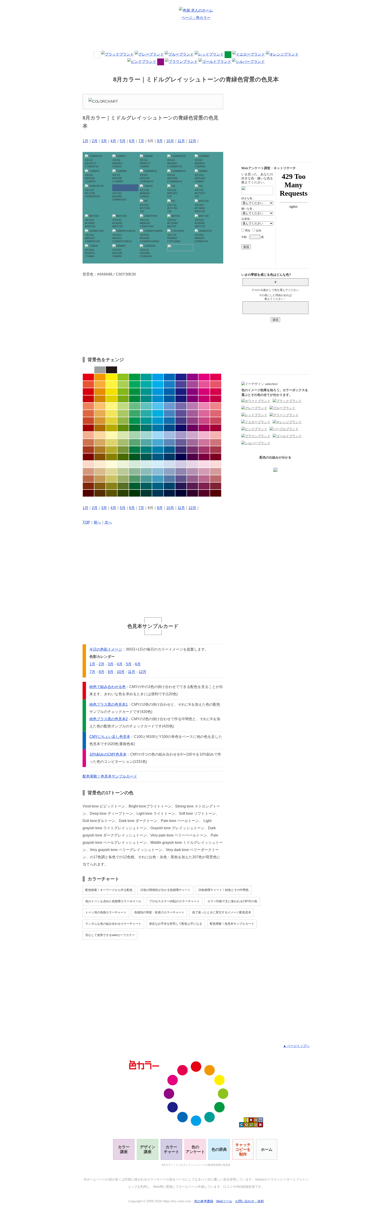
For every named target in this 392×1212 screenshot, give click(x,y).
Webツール (224, 1201)
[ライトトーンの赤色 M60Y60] (88, 406)
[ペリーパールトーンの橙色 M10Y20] (99, 464)
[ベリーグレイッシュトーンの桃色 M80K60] (204, 486)
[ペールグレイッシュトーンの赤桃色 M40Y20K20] (215, 471)
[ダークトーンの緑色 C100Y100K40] (134, 427)
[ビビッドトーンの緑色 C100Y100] (134, 377)
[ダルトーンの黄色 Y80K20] (111, 420)
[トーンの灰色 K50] (99, 369)
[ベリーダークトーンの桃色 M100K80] (204, 493)
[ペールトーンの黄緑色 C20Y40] (123, 435)
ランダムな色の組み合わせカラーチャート (113, 923)
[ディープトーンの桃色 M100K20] (204, 398)
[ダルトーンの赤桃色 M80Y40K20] (215, 420)
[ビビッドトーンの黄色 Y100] (111, 377)
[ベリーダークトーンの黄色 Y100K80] (111, 493)
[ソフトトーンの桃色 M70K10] (204, 413)
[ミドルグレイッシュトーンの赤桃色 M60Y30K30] (215, 478)
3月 (104, 141)
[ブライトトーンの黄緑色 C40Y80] (123, 384)
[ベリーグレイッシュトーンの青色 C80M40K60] (169, 486)
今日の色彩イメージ (105, 649)
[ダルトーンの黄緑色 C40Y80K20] (123, 420)
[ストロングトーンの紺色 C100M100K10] (180, 391)
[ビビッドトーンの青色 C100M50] (169, 377)
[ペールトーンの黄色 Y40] (111, 435)
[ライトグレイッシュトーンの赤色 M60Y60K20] (88, 442)
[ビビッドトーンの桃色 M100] (204, 377)
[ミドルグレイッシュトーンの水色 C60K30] (157, 478)
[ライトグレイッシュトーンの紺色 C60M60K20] (180, 442)
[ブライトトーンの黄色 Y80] (111, 384)
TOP (86, 522)
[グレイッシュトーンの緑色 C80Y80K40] (134, 449)
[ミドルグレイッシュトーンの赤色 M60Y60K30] (88, 478)
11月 (181, 141)
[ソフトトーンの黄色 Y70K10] (111, 413)
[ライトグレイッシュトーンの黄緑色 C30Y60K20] (123, 442)
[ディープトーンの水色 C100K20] (157, 398)
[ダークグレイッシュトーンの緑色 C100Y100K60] (134, 457)
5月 (122, 141)
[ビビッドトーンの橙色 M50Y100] (99, 377)
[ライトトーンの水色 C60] (157, 406)
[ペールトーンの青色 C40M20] (169, 435)
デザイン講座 (147, 1149)
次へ (108, 522)
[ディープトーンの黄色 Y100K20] (111, 398)
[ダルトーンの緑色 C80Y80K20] (134, 420)
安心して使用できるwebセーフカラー (110, 935)
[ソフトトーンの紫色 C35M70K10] (192, 413)
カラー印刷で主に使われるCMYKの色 (232, 901)
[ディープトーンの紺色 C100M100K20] (180, 398)
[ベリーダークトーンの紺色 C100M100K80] (180, 493)
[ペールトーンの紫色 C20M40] (192, 435)
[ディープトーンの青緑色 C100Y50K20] (146, 398)
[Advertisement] (196, 37)
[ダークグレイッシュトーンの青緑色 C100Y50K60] (146, 457)
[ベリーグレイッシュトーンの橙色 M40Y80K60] (99, 486)
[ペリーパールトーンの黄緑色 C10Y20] (123, 464)
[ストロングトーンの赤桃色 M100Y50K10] (215, 391)
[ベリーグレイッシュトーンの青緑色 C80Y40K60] (146, 486)
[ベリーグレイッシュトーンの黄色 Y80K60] (111, 486)
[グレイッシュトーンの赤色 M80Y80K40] (88, 449)
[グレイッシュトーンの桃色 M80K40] (204, 449)
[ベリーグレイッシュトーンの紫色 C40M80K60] (192, 486)
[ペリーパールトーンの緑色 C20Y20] (134, 464)
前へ (97, 522)
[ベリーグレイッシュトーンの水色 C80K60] (157, 486)
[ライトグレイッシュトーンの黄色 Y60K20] (111, 442)
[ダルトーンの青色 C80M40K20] (169, 420)
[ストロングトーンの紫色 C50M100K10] (192, 391)
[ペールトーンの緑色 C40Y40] (134, 435)
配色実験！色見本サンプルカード (110, 776)
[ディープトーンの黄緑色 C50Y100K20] (123, 398)
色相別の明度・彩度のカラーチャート (159, 912)
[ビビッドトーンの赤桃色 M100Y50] (215, 377)
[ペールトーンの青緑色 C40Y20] (146, 435)
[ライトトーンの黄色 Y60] (111, 406)
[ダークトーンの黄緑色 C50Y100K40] (123, 427)
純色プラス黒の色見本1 (108, 704)
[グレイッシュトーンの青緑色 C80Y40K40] (146, 449)
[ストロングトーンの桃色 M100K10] (204, 391)
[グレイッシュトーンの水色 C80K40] (157, 449)
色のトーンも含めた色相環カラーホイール (113, 901)
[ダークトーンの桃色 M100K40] (204, 427)
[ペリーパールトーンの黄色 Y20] (111, 464)
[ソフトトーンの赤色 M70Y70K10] (88, 413)
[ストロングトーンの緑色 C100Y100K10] (134, 391)
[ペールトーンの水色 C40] (157, 435)
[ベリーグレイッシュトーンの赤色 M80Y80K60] (88, 486)
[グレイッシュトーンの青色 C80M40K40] (169, 449)
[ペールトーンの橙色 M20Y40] (99, 435)
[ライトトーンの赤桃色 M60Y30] (215, 406)
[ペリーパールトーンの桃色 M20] (204, 464)
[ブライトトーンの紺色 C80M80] (180, 384)
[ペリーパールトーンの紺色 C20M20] (180, 464)
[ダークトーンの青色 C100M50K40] (169, 427)
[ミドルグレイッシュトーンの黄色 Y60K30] (111, 478)
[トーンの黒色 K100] (111, 369)
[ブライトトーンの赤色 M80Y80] (88, 384)
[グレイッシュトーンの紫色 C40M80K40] (192, 449)
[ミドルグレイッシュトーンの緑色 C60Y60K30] (134, 478)
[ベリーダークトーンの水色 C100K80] (157, 493)
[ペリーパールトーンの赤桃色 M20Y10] (215, 464)
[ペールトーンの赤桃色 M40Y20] (215, 435)
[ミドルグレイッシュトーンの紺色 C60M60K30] (180, 478)
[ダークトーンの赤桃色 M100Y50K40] (215, 427)
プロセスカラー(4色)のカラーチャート (174, 901)
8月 (101, 672)
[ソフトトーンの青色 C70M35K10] (169, 413)
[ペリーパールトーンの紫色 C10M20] (192, 464)
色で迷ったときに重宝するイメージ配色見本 (221, 912)
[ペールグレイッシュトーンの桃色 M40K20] (204, 471)
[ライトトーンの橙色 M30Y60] (99, 406)
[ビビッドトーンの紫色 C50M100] (192, 377)
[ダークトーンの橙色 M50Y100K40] (99, 427)
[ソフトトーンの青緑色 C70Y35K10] (146, 413)
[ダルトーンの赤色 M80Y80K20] (88, 420)
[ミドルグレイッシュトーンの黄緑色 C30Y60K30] (123, 478)
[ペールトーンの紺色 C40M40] (180, 435)
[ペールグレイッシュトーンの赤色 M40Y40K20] (88, 471)
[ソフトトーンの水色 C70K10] (157, 413)
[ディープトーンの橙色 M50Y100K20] (99, 398)
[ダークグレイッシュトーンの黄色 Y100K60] (111, 457)
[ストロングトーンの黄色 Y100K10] (111, 391)
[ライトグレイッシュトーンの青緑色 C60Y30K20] (146, 442)
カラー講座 (124, 1149)
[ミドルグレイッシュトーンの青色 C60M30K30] (169, 478)
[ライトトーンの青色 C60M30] (169, 406)
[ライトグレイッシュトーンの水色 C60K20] (157, 442)
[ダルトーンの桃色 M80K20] (204, 420)
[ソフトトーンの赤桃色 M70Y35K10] (215, 413)
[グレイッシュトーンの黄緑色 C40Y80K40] (123, 449)
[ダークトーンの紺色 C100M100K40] (180, 427)
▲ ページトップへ (296, 1046)
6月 (132, 141)
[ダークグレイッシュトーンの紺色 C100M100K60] (180, 457)
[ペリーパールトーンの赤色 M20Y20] (88, 464)
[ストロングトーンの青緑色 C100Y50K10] (146, 391)
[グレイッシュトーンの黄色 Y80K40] (111, 449)
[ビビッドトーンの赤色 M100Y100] (88, 377)
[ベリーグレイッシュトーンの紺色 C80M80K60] (180, 486)
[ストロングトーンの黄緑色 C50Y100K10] (123, 391)
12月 (192, 141)
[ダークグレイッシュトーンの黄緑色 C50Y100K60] (123, 457)
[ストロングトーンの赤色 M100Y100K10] (88, 391)
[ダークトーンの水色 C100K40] (157, 427)
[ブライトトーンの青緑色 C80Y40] (146, 384)
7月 (141, 141)
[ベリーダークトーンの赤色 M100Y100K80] (88, 493)
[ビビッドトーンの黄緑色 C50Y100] (123, 377)
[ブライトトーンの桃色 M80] (204, 384)
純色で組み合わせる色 (107, 687)
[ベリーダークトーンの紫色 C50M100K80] (192, 493)
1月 (85, 141)
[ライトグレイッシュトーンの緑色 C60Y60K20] (134, 442)
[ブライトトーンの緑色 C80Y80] (134, 384)
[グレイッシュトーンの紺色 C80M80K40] (180, 449)
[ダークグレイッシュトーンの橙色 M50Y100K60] (99, 457)
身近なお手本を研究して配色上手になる (175, 923)
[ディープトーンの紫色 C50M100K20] (192, 398)
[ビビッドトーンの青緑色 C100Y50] (146, 377)
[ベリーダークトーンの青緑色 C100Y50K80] (146, 493)
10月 (170, 141)
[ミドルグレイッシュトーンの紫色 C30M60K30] (192, 478)
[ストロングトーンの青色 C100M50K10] (169, 391)
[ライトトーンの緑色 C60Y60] (134, 406)
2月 (95, 141)
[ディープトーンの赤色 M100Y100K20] (88, 398)
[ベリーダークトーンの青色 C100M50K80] (169, 493)
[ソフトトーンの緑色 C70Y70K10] (134, 413)
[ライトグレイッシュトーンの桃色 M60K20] (204, 442)
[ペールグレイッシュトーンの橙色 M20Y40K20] (99, 471)
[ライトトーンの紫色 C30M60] (192, 406)
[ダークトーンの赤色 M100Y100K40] (88, 427)
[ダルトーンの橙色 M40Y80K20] (99, 420)
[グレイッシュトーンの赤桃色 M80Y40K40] (215, 449)
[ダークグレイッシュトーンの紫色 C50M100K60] (192, 457)
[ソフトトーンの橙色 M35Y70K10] (99, 413)
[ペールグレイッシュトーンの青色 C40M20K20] (169, 471)
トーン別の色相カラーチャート (106, 912)
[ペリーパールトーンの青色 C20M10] (169, 464)
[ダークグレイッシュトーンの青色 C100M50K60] (169, 457)
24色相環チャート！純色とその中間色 (223, 890)
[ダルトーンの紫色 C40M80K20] (192, 420)
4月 (113, 141)
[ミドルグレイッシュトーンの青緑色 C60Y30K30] (146, 478)
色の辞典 (219, 1149)
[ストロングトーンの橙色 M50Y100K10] (99, 391)
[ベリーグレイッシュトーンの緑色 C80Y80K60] (134, 486)
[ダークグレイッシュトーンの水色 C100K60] (157, 457)
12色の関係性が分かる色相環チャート (165, 890)
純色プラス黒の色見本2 (108, 719)
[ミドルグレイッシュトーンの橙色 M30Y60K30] (99, 478)
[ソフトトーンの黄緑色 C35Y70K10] (123, 413)
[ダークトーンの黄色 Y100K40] (111, 427)
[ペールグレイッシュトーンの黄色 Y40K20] (111, 471)
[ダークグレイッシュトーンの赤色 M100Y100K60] (88, 457)
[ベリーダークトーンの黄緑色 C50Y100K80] (123, 493)
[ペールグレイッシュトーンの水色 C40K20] (157, 471)
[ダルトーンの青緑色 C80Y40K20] (146, 420)
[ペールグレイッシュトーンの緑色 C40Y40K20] (134, 471)
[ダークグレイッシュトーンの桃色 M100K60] (204, 457)
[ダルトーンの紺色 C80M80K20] (180, 420)
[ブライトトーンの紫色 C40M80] (192, 384)
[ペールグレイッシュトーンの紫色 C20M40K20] (192, 471)
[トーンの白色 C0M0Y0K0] (88, 369)
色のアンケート (195, 1149)
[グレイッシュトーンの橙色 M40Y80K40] (99, 449)
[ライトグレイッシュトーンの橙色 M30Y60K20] (99, 442)
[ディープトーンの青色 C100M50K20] (169, 398)
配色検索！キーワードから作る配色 (108, 890)
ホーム (266, 1149)
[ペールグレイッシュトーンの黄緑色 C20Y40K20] (123, 471)
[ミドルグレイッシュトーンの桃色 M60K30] (204, 478)
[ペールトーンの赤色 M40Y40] (88, 435)
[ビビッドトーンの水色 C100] (157, 377)
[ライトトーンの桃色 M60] (204, 406)
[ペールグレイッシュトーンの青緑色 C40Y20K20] (146, 471)
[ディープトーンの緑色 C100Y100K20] (134, 398)
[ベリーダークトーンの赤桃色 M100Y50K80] (215, 493)
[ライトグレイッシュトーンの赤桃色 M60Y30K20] (215, 442)
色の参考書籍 (203, 1201)
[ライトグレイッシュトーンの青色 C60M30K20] (169, 442)
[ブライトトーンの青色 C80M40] (169, 384)
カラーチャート (171, 1149)
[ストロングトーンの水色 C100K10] (157, 391)
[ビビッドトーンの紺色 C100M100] (180, 377)
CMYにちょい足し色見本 (109, 737)
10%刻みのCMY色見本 (108, 754)
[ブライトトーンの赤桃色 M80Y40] (215, 384)
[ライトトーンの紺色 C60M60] (180, 406)
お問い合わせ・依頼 (249, 1201)
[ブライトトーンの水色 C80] (157, 384)
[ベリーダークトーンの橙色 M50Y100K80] (99, 493)
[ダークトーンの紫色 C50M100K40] (192, 427)
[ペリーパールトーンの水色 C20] (157, 464)
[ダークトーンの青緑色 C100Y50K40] (146, 427)
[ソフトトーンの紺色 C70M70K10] (180, 413)
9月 (160, 141)
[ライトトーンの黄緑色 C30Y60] (123, 406)
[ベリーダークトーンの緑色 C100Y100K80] (134, 493)
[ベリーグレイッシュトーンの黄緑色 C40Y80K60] (123, 486)
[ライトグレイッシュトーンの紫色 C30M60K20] (192, 442)
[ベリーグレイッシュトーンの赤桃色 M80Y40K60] (215, 486)
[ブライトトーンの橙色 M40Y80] (99, 384)
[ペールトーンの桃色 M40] (204, 435)
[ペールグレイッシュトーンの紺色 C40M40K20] (180, 471)
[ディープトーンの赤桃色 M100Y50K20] (215, 398)
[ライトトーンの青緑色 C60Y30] (146, 406)
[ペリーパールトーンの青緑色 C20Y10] (146, 464)
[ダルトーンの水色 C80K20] (157, 420)
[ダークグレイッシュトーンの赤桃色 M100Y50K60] (215, 457)
